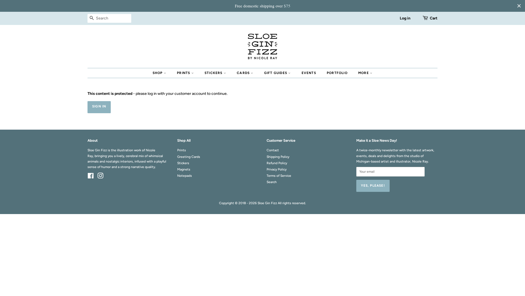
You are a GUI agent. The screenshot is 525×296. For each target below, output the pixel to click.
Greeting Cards (188, 157)
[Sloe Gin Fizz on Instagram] (100, 177)
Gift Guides (276, 73)
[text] (262, 5)
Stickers (214, 73)
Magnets (183, 169)
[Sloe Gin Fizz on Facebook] (91, 177)
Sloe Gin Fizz (267, 203)
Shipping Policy (278, 157)
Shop (158, 73)
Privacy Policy (277, 169)
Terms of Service (279, 176)
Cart (434, 18)
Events (309, 73)
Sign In (99, 106)
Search (272, 182)
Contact (273, 150)
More (364, 73)
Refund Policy (277, 163)
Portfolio (337, 73)
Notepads (184, 176)
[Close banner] (519, 5)
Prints (184, 73)
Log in (405, 18)
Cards (244, 73)
